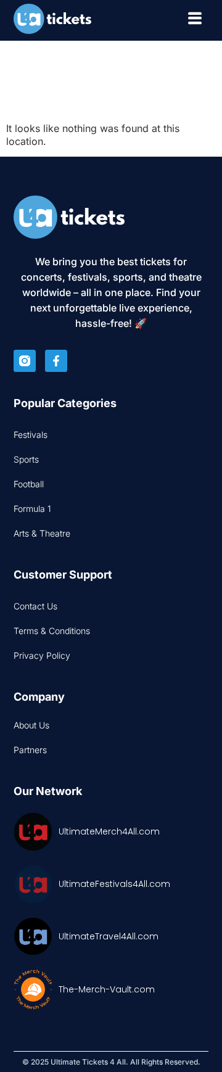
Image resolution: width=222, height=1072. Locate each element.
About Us (31, 725)
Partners (30, 749)
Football (29, 484)
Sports (26, 459)
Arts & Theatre (42, 533)
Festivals (30, 434)
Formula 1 (32, 508)
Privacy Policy (42, 655)
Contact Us (35, 606)
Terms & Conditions (52, 630)
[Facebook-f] (56, 361)
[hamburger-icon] (194, 20)
